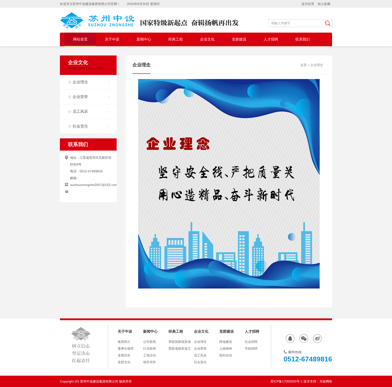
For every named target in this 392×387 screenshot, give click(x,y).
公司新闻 (149, 342)
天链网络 (325, 381)
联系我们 (78, 144)
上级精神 (225, 348)
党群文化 (124, 362)
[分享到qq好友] (290, 338)
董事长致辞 (126, 348)
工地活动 (149, 355)
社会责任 (80, 126)
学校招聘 (251, 348)
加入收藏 (324, 4)
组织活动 (225, 355)
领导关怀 (149, 362)
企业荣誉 (80, 97)
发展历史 (124, 355)
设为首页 (307, 4)
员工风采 (80, 111)
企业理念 (80, 82)
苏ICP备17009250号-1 (286, 381)
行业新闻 (149, 348)
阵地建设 (225, 342)
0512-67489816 (308, 359)
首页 (303, 65)
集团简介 (124, 342)
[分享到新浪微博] (317, 338)
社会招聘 (251, 342)
